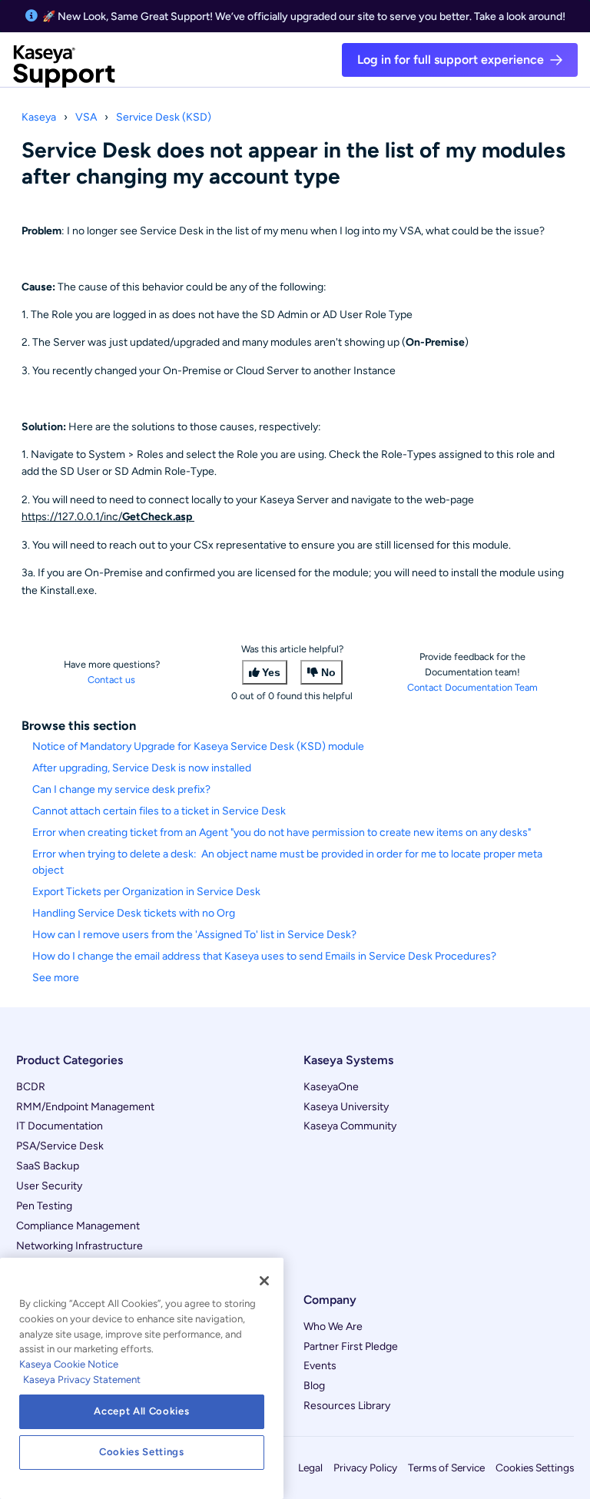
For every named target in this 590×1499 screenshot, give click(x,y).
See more (55, 977)
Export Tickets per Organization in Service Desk (146, 891)
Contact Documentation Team (472, 687)
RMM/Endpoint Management (85, 1106)
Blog (314, 1385)
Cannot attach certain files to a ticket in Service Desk (159, 810)
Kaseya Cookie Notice (68, 1364)
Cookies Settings (535, 1467)
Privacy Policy (365, 1467)
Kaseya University (346, 1106)
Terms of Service (446, 1467)
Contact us (111, 679)
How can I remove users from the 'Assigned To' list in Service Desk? (194, 934)
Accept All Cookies (141, 1411)
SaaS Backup (47, 1165)
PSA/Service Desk (60, 1145)
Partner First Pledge (350, 1346)
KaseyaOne (331, 1086)
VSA (86, 117)
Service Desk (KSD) (163, 117)
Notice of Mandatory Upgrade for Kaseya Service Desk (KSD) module (198, 746)
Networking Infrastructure (79, 1245)
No (328, 672)
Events (319, 1365)
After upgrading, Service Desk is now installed (141, 767)
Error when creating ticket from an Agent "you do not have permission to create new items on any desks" (281, 832)
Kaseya (39, 117)
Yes (271, 672)
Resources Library (346, 1405)
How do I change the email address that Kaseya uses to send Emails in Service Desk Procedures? (264, 956)
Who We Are (333, 1326)
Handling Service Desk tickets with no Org (133, 913)
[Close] (264, 1281)
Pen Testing (44, 1205)
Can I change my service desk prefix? (121, 789)
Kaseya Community (349, 1126)
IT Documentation (59, 1126)
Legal (310, 1467)
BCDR (30, 1086)
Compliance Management (78, 1225)
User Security (49, 1185)
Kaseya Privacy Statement (82, 1379)
